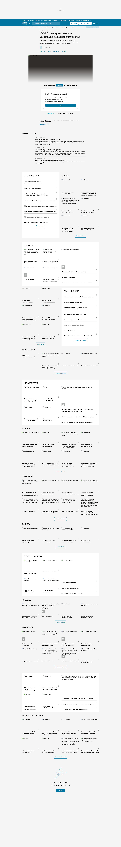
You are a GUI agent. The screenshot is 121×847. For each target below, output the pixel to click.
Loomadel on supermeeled (28, 511)
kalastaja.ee (32, 20)
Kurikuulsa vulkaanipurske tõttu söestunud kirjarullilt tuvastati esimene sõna (69, 446)
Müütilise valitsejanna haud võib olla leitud (50, 160)
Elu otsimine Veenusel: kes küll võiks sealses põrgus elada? (77, 422)
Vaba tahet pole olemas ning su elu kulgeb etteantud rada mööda (30, 689)
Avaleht (23, 27)
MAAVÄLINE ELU (43, 31)
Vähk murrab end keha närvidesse (70, 661)
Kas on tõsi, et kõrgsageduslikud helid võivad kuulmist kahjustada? (68, 230)
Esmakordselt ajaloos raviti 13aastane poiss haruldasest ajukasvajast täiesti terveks (88, 193)
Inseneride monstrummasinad (34, 188)
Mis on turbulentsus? (47, 616)
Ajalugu (65, 27)
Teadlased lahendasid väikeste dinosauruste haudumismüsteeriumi (87, 494)
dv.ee (42, 20)
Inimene (33, 27)
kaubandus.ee (86, 20)
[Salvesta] (56, 180)
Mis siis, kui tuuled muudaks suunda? (73, 593)
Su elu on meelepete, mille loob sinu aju (74, 325)
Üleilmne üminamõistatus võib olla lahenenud (36, 222)
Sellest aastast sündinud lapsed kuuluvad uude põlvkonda (79, 296)
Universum (44, 27)
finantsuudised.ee (71, 20)
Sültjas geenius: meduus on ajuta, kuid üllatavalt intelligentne (78, 704)
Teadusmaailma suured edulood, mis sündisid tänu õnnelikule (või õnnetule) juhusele (50, 733)
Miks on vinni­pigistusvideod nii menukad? (75, 319)
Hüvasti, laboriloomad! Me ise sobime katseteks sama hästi (41, 206)
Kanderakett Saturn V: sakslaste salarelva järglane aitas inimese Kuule (69, 733)
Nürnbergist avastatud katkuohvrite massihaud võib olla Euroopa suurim (28, 465)
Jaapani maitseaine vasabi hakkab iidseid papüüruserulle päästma (68, 465)
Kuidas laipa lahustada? (48, 661)
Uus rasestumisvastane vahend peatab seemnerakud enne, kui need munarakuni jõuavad (30, 319)
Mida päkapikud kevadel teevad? (70, 588)
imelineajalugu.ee (25, 20)
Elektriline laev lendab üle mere (89, 365)
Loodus (56, 27)
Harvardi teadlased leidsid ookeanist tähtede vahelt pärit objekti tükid (30, 400)
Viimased (28, 27)
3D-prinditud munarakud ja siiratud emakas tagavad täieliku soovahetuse (29, 338)
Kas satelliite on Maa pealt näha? (70, 277)
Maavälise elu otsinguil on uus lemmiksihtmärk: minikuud (77, 282)
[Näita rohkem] (90, 20)
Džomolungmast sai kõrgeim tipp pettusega (37, 217)
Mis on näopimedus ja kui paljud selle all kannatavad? (78, 335)
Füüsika (61, 27)
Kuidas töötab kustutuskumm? (69, 365)
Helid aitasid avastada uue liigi (70, 511)
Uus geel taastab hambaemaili (30, 661)
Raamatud (71, 27)
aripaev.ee (38, 20)
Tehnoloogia (51, 27)
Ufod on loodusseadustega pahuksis (47, 139)
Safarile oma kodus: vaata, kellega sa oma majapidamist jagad (40, 200)
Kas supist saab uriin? (69, 583)
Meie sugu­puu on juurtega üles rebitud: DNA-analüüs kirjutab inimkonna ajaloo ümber (89, 465)
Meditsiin (38, 27)
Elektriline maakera (29, 279)
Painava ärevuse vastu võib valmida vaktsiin (75, 314)
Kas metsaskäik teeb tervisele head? (73, 302)
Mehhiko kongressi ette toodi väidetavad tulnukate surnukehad (78, 416)
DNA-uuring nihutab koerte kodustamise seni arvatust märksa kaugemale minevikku (30, 494)
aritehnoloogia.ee (79, 20)
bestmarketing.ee (47, 20)
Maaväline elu (43, 124)
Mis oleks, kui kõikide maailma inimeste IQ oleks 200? (76, 709)
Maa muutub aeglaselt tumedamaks (74, 272)
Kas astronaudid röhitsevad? (50, 572)
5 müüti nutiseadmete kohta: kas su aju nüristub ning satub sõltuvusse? (30, 708)
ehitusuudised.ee (55, 20)
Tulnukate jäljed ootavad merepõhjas (48, 150)
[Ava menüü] (29, 23)
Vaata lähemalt (51, 113)
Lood (36, 137)
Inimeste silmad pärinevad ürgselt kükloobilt (77, 698)
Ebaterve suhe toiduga (69, 330)
